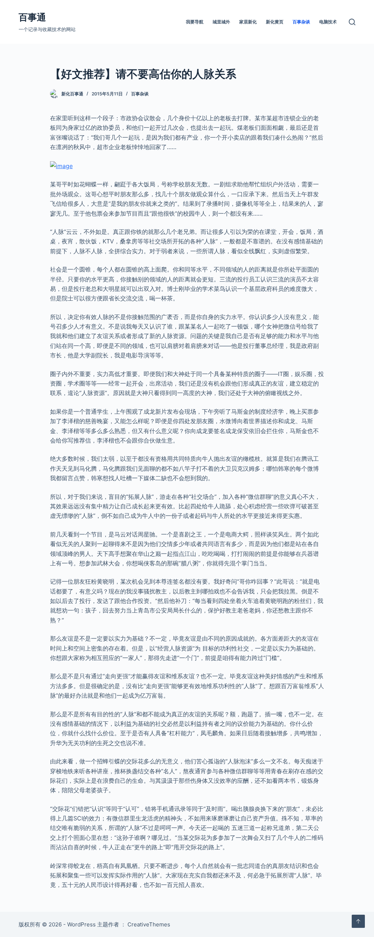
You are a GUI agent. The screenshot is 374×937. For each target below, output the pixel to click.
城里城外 (221, 21)
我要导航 (194, 21)
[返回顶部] (358, 921)
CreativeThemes (148, 924)
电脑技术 (328, 21)
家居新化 (248, 21)
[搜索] (352, 22)
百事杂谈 (301, 21)
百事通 (32, 17)
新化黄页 (274, 21)
